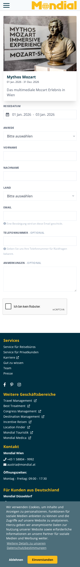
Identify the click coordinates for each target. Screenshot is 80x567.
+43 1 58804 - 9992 (20, 459)
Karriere (9, 357)
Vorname (10, 147)
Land (7, 187)
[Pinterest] (11, 385)
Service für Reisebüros (19, 347)
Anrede (8, 128)
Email (7, 207)
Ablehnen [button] (16, 560)
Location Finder (14, 427)
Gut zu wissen (13, 363)
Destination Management (22, 416)
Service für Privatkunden (21, 352)
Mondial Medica (15, 438)
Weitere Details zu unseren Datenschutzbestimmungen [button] (27, 545)
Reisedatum (11, 106)
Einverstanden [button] (42, 560)
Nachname (11, 168)
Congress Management (20, 411)
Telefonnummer (23, 233)
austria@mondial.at (21, 464)
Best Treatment (14, 406)
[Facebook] (4, 385)
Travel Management (18, 401)
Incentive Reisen (15, 422)
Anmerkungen (22, 263)
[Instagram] (19, 385)
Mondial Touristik (16, 432)
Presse (8, 373)
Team (7, 368)
